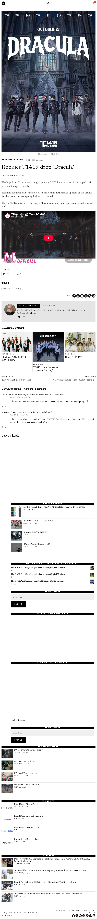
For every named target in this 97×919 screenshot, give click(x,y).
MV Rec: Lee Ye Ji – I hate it (26, 785)
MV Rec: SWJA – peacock (25, 773)
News (20, 160)
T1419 (17, 288)
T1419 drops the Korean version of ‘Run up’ (46, 369)
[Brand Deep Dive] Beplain (26, 839)
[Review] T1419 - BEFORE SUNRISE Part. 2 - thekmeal (27, 413)
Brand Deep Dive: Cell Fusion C (28, 816)
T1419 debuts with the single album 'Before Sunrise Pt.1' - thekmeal (33, 395)
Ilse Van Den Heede (15, 176)
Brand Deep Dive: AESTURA (27, 828)
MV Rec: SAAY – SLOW (25, 762)
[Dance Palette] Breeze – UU (36, 544)
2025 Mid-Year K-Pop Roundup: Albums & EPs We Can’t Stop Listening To (48, 894)
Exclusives (8, 160)
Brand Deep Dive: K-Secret (26, 804)
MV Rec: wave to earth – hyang (28, 750)
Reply (4, 406)
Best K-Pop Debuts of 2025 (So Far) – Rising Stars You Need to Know (45, 882)
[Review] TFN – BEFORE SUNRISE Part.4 (14, 358)
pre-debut (6, 288)
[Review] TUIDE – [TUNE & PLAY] (39, 521)
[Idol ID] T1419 (73, 357)
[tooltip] (74, 296)
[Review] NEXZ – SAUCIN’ (35, 533)
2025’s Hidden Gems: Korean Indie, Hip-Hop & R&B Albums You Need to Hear (50, 871)
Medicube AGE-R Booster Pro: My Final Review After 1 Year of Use (54, 507)
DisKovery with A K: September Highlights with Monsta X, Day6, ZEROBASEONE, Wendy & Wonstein (52, 860)
